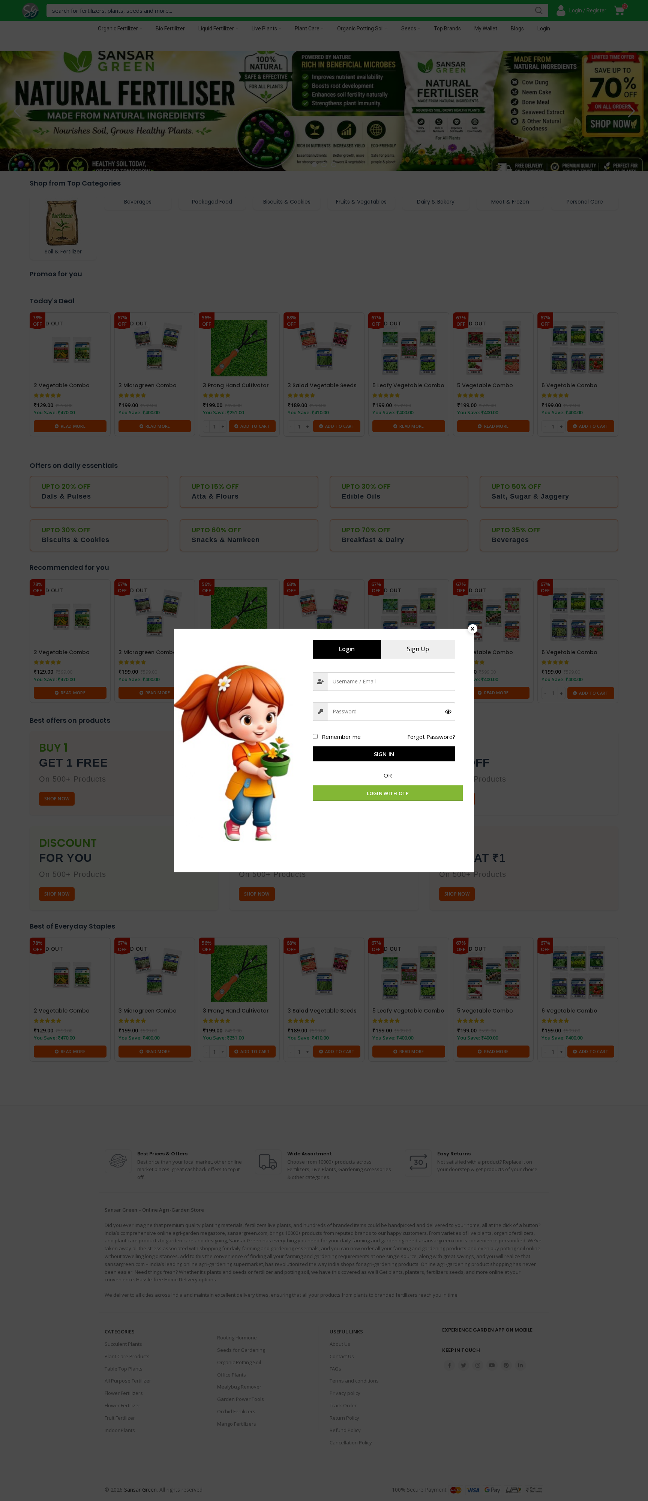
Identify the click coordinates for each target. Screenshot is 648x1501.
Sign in (384, 754)
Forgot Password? (431, 736)
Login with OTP (388, 793)
